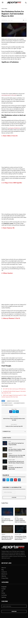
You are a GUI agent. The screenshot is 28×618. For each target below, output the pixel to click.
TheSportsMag (4, 20)
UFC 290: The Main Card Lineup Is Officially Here (14, 388)
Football (10, 465)
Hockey (3, 593)
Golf (2, 591)
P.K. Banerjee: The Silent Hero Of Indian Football (15, 468)
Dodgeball (3, 586)
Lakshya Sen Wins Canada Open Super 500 (14, 426)
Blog (9, 441)
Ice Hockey (4, 595)
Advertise (3, 576)
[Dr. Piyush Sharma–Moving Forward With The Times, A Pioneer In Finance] (5, 461)
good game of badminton (14, 128)
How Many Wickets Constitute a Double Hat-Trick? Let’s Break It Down (16, 450)
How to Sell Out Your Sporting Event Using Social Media (16, 444)
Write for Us (4, 574)
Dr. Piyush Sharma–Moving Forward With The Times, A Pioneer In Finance (16, 462)
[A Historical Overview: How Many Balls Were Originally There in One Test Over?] (5, 455)
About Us (3, 567)
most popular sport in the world (8, 95)
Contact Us (4, 571)
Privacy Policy (4, 578)
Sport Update (4, 8)
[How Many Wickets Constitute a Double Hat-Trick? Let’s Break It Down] (5, 449)
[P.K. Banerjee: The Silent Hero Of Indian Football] (5, 467)
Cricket (10, 447)
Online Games (11, 459)
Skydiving (3, 597)
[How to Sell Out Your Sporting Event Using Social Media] (5, 443)
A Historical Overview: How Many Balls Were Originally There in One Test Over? (16, 456)
